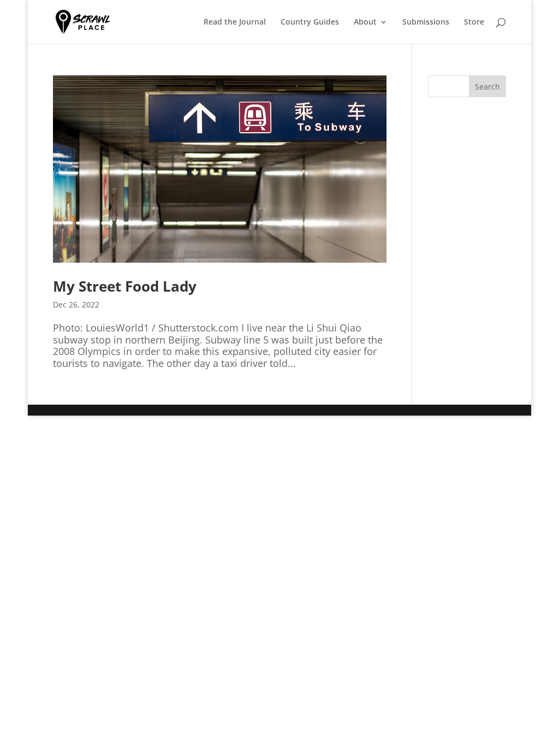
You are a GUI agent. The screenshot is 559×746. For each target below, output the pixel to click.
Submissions (425, 22)
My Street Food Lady (125, 286)
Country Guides (310, 22)
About (365, 22)
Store (474, 22)
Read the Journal (235, 22)
